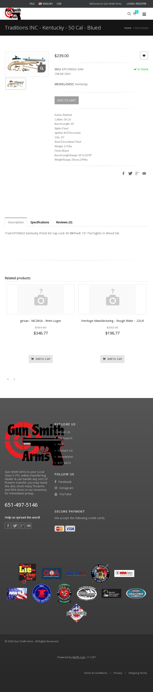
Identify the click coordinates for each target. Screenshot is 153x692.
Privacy (118, 673)
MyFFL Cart (79, 657)
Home (127, 28)
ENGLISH (48, 3)
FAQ (32, 3)
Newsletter (65, 457)
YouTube (65, 494)
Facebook (65, 482)
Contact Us (65, 450)
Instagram (65, 488)
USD (59, 3)
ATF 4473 (64, 463)
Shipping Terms (137, 673)
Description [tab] (16, 222)
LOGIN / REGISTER (136, 3)
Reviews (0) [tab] (64, 222)
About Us (63, 432)
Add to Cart (42, 359)
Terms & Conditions (95, 673)
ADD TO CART (66, 100)
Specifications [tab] (39, 222)
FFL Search (64, 438)
